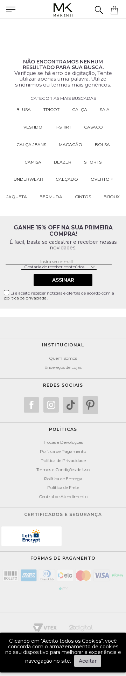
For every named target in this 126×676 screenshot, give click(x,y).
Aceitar (88, 661)
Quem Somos (63, 358)
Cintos (83, 196)
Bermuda (51, 196)
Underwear (28, 179)
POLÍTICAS (63, 429)
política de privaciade (25, 298)
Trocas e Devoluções (63, 442)
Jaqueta (16, 196)
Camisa (32, 162)
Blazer (62, 162)
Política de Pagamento (63, 451)
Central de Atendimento (63, 496)
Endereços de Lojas (63, 367)
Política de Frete (63, 487)
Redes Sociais (63, 385)
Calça (79, 109)
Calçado (67, 179)
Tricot (51, 109)
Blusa (23, 109)
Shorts (93, 162)
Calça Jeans (31, 144)
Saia (105, 109)
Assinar (63, 280)
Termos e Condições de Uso (63, 469)
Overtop (102, 179)
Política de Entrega (63, 478)
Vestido (32, 127)
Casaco (93, 127)
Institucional (63, 344)
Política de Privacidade (63, 460)
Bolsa (102, 144)
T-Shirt (63, 127)
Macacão (70, 144)
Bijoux (112, 196)
